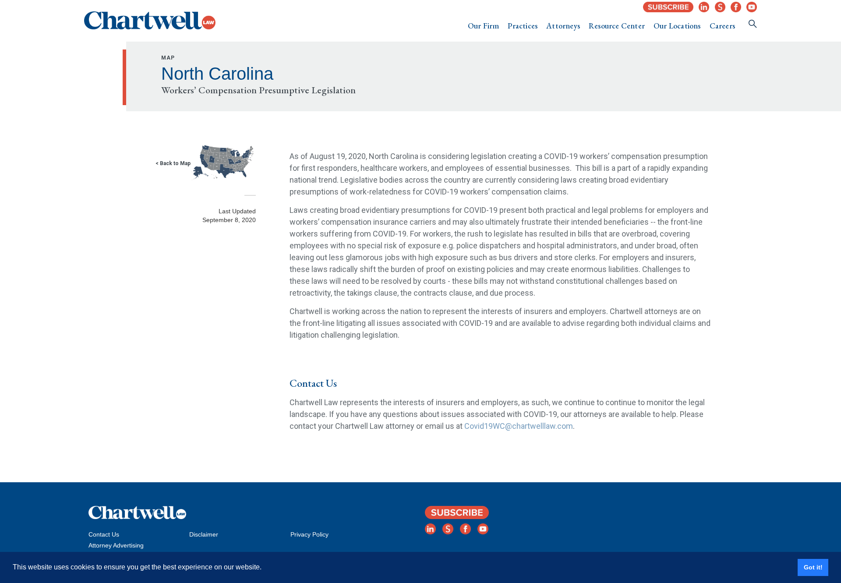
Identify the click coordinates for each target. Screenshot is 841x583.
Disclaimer (203, 534)
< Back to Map (173, 163)
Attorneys (563, 26)
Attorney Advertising (116, 545)
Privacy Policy (309, 534)
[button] (483, 26)
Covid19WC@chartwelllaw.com (518, 426)
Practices (522, 26)
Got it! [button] (813, 567)
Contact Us (103, 534)
